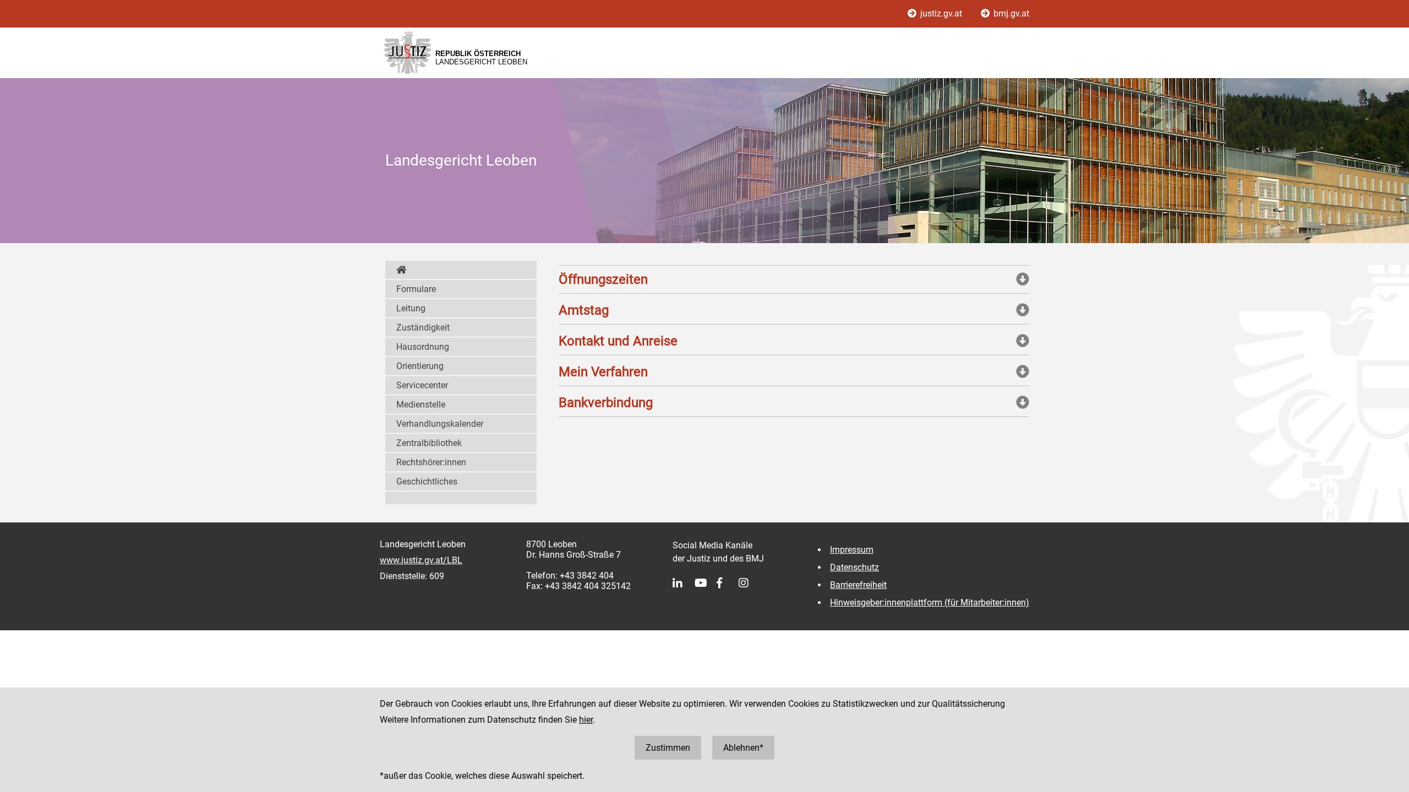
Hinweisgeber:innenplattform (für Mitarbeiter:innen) (929, 602)
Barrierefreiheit (858, 585)
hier (586, 719)
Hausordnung (422, 347)
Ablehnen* (743, 748)
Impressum (851, 549)
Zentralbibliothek (429, 443)
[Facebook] (728, 583)
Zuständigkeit (423, 327)
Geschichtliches (426, 481)
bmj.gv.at (1010, 13)
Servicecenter (422, 385)
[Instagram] (750, 583)
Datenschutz (854, 567)
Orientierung (420, 366)
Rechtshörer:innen (431, 462)
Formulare (416, 289)
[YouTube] (706, 583)
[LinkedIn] (684, 583)
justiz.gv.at (941, 13)
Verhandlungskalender (439, 424)
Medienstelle (420, 404)
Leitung (410, 308)
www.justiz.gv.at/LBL (421, 560)
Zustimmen (668, 748)
